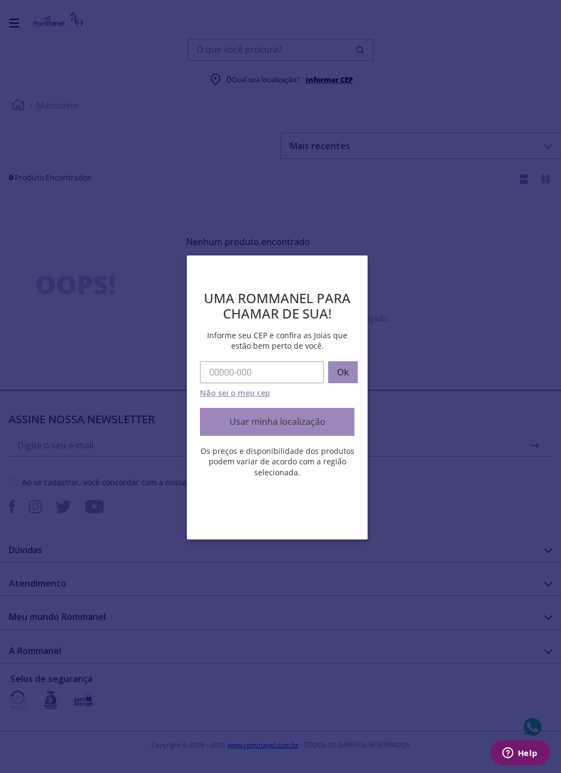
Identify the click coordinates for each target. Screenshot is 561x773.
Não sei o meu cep (235, 393)
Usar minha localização (277, 422)
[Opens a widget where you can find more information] (520, 754)
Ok (343, 372)
